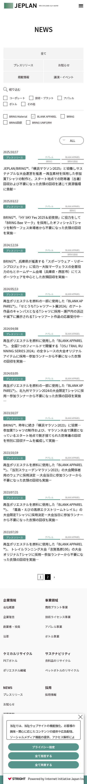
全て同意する (43, 765)
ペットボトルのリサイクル (62, 670)
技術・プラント (44, 98)
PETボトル (10, 661)
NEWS (7, 687)
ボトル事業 (52, 636)
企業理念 (9, 617)
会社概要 (9, 607)
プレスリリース (23, 65)
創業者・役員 (11, 627)
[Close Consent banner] (80, 717)
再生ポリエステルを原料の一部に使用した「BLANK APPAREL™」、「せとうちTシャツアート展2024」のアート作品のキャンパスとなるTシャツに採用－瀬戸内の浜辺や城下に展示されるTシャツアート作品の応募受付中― (43, 308)
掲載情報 (23, 77)
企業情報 (9, 600)
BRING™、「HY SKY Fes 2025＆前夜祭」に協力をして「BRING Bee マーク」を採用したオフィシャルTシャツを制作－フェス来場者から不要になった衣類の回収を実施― (42, 225)
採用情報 (50, 695)
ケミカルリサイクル (17, 653)
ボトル (13, 104)
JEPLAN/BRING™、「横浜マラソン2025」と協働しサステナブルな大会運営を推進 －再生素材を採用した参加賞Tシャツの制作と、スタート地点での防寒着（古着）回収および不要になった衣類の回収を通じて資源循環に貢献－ (43, 178)
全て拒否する (43, 756)
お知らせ (63, 65)
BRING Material (18, 116)
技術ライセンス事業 (58, 617)
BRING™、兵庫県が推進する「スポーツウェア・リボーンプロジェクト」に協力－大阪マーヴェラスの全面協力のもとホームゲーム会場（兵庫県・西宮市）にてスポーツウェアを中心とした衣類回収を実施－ (43, 269)
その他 (31, 104)
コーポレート (17, 98)
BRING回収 (15, 122)
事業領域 (51, 600)
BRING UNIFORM (42, 122)
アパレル (69, 98)
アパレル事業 (53, 627)
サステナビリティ (58, 653)
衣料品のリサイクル (58, 661)
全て (43, 53)
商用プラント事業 (56, 607)
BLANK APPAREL (47, 116)
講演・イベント (64, 77)
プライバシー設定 (43, 747)
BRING (70, 116)
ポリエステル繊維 (14, 670)
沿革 (6, 636)
